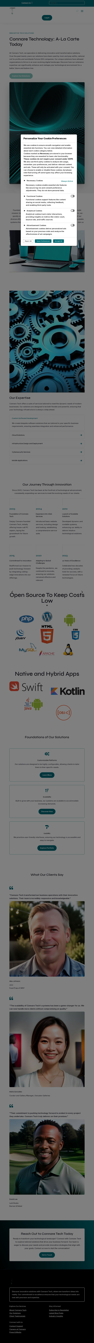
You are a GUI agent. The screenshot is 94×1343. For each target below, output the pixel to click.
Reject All (28, 241)
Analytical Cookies (34, 211)
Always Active (67, 181)
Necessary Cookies (35, 180)
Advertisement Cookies (36, 225)
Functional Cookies (34, 196)
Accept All (58, 241)
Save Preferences (43, 241)
